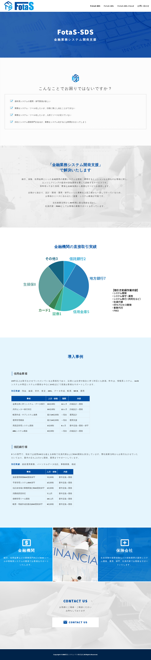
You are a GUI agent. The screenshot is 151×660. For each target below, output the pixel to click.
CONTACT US (78, 622)
